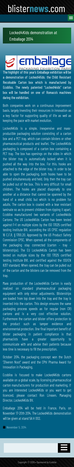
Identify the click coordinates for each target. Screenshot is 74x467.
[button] (71, 17)
